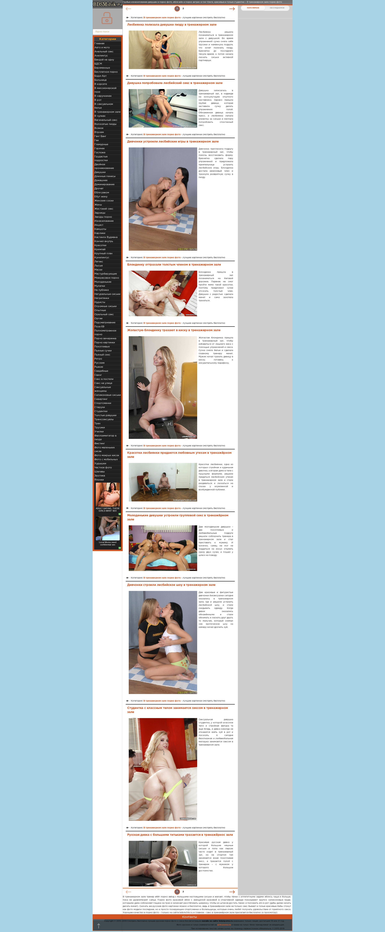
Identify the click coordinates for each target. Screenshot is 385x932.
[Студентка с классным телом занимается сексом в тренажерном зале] (163, 769)
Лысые (98, 266)
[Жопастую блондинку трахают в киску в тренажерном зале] (163, 387)
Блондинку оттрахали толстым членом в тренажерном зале (174, 264)
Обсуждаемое (277, 8)
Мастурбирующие (105, 274)
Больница (100, 80)
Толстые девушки (105, 415)
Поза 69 (99, 327)
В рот (98, 100)
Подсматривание (104, 322)
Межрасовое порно (106, 278)
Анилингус (101, 56)
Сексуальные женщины (102, 389)
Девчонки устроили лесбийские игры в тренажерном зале (173, 141)
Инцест (98, 225)
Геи (96, 140)
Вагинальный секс (105, 120)
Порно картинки (104, 343)
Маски (98, 270)
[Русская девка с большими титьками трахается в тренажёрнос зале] (163, 863)
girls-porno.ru (224, 925)
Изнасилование (104, 221)
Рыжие (98, 367)
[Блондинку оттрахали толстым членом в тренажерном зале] (163, 293)
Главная (99, 43)
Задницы (99, 213)
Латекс (98, 262)
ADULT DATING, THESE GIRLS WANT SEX (108, 509)
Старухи (99, 407)
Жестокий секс (103, 209)
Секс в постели (103, 379)
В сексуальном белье (103, 106)
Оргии (98, 318)
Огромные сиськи (105, 306)
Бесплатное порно (106, 72)
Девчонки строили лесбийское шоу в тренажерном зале (171, 585)
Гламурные (101, 144)
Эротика (99, 476)
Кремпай (99, 249)
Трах (97, 423)
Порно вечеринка (105, 338)
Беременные (102, 68)
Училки (99, 432)
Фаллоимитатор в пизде (105, 438)
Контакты (189, 917)
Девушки (100, 172)
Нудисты (99, 302)
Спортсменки (102, 403)
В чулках (99, 116)
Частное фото (103, 468)
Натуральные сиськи (107, 294)
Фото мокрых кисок (106, 455)
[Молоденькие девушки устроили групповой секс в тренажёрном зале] (163, 548)
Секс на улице (103, 383)
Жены (98, 205)
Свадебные (101, 371)
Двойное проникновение (104, 166)
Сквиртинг (101, 399)
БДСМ (98, 64)
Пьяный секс (102, 355)
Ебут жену (101, 197)
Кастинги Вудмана (105, 237)
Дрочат (98, 188)
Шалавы (99, 472)
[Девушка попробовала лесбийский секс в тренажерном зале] (163, 108)
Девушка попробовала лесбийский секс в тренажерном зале (174, 83)
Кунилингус (101, 258)
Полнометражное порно (105, 333)
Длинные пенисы (105, 176)
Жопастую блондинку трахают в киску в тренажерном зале (173, 330)
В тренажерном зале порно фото (162, 18)
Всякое (98, 128)
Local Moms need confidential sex (107, 543)
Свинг (98, 375)
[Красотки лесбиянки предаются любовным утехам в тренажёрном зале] (163, 482)
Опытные (100, 310)
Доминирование (104, 184)
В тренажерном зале (107, 112)
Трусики (99, 428)
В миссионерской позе (105, 90)
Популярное (253, 8)
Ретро (98, 359)
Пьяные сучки (103, 351)
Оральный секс (104, 314)
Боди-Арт (100, 76)
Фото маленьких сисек (104, 450)
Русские (99, 363)
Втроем (99, 132)
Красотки (100, 245)
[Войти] (107, 18)
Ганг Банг (100, 136)
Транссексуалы (104, 419)
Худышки (100, 463)
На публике (101, 290)
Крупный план (103, 253)
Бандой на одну (104, 60)
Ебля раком (101, 193)
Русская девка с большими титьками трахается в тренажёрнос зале (180, 834)
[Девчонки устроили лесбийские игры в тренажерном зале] (163, 199)
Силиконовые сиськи (107, 395)
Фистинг (99, 443)
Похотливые (102, 347)
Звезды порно (103, 217)
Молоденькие (102, 282)
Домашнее (100, 180)
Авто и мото (102, 47)
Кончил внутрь (103, 241)
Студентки (101, 411)
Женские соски (104, 201)
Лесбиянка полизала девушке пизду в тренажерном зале (172, 24)
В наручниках (103, 96)
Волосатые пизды (105, 124)
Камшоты (100, 229)
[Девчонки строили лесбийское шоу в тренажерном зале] (163, 642)
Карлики (99, 233)
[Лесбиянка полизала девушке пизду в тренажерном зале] (163, 50)
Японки (99, 480)
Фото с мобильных (106, 459)
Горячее (99, 148)
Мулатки (99, 286)
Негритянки (101, 298)
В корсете (100, 84)
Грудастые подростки (101, 159)
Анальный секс (103, 52)
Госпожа (99, 152)
